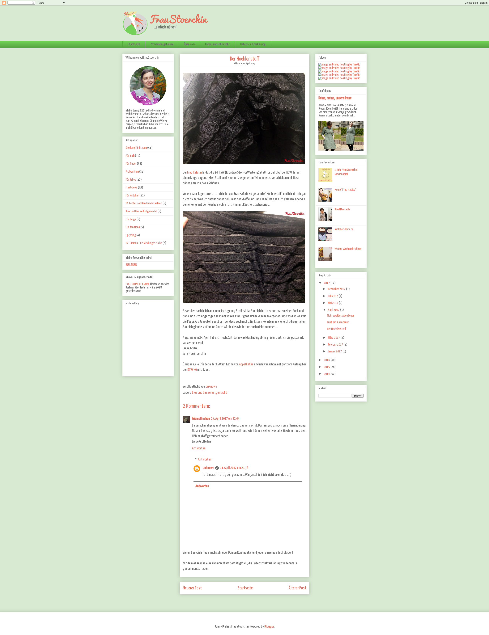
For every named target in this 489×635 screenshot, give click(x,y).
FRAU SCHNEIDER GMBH (137, 284)
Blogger (269, 626)
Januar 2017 (335, 351)
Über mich (189, 44)
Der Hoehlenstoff (336, 329)
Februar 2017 (336, 344)
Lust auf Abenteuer (338, 322)
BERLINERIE (131, 264)
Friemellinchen (201, 418)
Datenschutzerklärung (253, 44)
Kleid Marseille (342, 209)
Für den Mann (132, 227)
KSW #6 (192, 370)
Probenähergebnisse (162, 44)
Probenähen (132, 171)
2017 (327, 283)
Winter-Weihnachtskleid (347, 249)
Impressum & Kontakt (217, 44)
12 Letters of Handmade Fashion (143, 203)
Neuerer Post (192, 588)
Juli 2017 (333, 296)
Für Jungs (130, 219)
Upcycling (130, 235)
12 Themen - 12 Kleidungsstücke (143, 243)
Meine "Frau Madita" (345, 189)
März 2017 (334, 337)
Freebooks (131, 187)
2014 (327, 374)
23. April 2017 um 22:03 (225, 418)
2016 (327, 360)
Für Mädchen (132, 195)
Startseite (134, 44)
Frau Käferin (194, 172)
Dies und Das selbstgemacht (209, 392)
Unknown (208, 468)
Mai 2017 (333, 303)
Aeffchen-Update (343, 229)
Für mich (129, 156)
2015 (327, 367)
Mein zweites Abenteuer (340, 315)
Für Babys (130, 179)
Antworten (199, 448)
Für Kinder (130, 163)
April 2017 (334, 310)
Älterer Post (297, 588)
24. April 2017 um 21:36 (234, 468)
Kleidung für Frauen (136, 147)
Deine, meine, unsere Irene (334, 98)
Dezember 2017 (337, 289)
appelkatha (246, 364)
